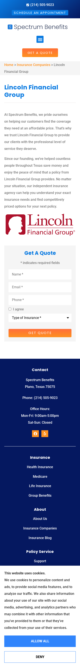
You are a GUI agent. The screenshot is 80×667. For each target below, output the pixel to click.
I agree (18, 309)
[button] (40, 39)
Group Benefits (40, 495)
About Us (40, 519)
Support (40, 561)
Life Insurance (40, 486)
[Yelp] (44, 433)
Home (8, 65)
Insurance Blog (40, 538)
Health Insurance (40, 467)
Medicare (40, 477)
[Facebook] (35, 433)
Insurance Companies (33, 65)
